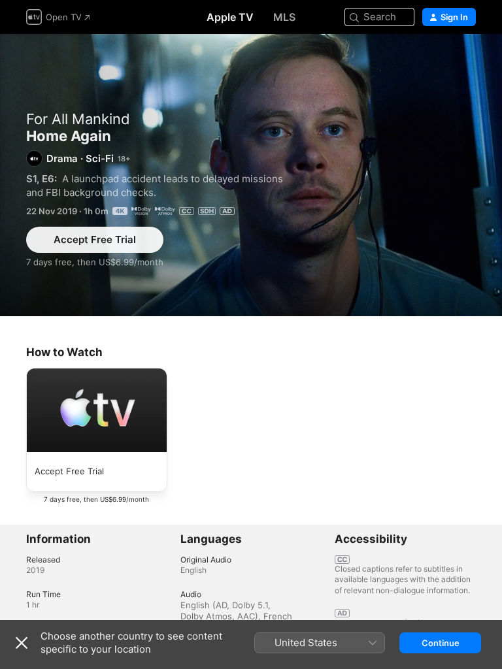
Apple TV (230, 17)
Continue (441, 643)
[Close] (21, 643)
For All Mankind (78, 118)
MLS (284, 17)
